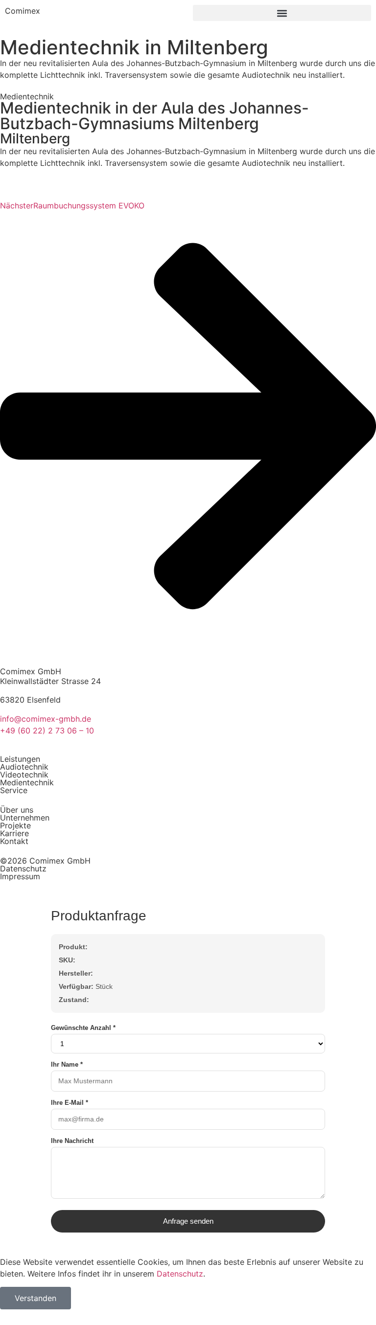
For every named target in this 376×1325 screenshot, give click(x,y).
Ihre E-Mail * (69, 1102)
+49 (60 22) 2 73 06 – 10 (47, 730)
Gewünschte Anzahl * (83, 1028)
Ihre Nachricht (72, 1141)
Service (13, 790)
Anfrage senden (188, 1221)
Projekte (15, 825)
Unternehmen (24, 817)
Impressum (20, 876)
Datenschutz (23, 868)
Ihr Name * (67, 1064)
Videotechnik (24, 774)
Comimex (22, 11)
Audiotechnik (24, 767)
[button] (282, 13)
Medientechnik (27, 782)
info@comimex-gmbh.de (45, 719)
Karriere (14, 833)
